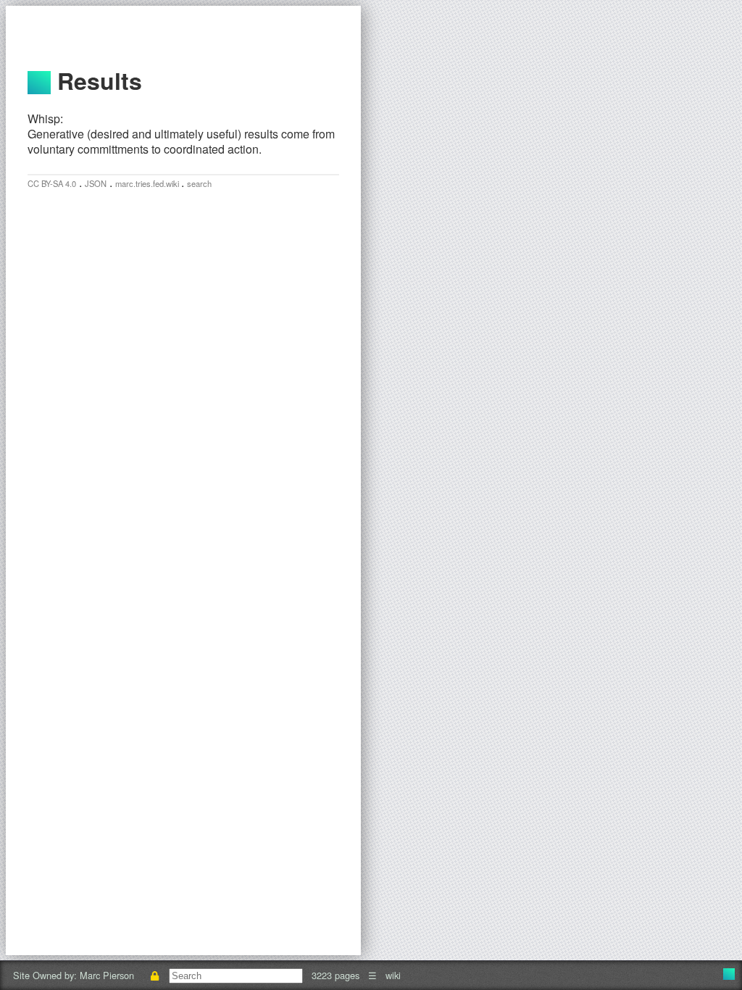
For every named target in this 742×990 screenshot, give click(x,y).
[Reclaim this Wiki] (154, 975)
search (199, 183)
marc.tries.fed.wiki (148, 183)
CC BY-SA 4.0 (52, 183)
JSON (96, 183)
